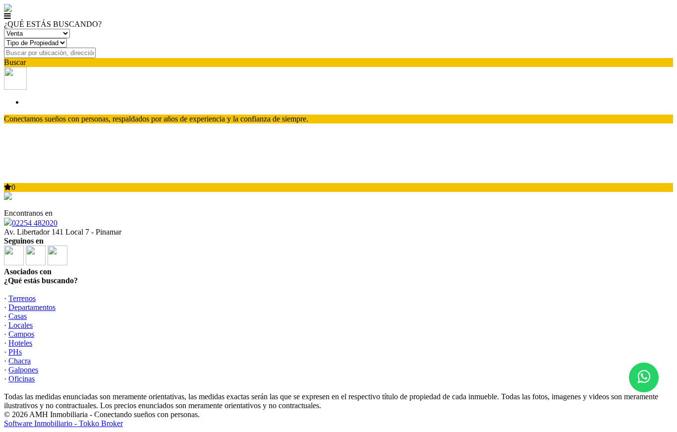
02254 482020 (34, 223)
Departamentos (32, 307)
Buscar (15, 62)
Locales (20, 325)
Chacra (19, 361)
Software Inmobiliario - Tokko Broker (63, 423)
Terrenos (22, 298)
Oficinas (21, 378)
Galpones (23, 370)
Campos (21, 334)
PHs (15, 352)
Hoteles (20, 343)
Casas (17, 316)
